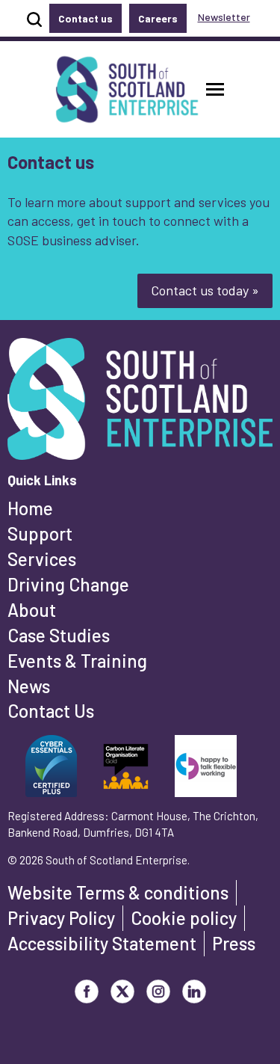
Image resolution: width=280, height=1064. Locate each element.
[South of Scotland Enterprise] (140, 403)
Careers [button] (158, 18)
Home (30, 508)
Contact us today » (205, 290)
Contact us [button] (85, 18)
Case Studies (58, 635)
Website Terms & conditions (117, 892)
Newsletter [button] (224, 16)
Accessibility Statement (101, 943)
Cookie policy (184, 918)
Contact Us (50, 711)
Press (233, 943)
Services (41, 559)
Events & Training (77, 660)
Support (39, 533)
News (28, 686)
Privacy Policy (61, 918)
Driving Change (68, 584)
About (31, 610)
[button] (215, 89)
